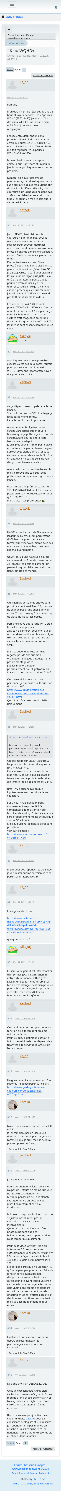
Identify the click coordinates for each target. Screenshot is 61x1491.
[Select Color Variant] (55, 7)
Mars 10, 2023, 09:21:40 (23, 225)
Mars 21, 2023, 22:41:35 (25, 1171)
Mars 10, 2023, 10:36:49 (23, 727)
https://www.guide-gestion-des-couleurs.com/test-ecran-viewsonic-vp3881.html (28, 693)
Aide (14, 1473)
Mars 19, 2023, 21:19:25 (25, 1117)
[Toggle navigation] (12, 4)
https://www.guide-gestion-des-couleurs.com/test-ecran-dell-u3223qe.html (26, 1090)
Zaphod (25, 382)
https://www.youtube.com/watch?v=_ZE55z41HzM (27, 835)
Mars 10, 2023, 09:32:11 (23, 351)
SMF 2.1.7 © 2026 (22, 1483)
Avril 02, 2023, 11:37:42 (25, 1375)
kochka (25, 1102)
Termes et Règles (28, 1473)
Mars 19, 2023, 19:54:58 (25, 1071)
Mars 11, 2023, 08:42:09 (23, 860)
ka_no (24, 82)
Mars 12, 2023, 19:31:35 (23, 962)
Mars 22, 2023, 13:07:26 (25, 1328)
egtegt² (25, 210)
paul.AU (25, 1155)
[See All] (9, 30)
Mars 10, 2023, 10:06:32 (23, 523)
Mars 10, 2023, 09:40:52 (23, 397)
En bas (10, 70)
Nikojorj (25, 336)
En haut (10, 1443)
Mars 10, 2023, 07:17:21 (17, 97)
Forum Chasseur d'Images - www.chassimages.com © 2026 (30, 1466)
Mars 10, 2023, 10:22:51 (23, 594)
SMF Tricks (39, 1479)
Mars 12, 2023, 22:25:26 (25, 1018)
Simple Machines (44, 1483)
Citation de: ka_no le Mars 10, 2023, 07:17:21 (31, 737)
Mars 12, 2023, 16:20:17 (23, 902)
